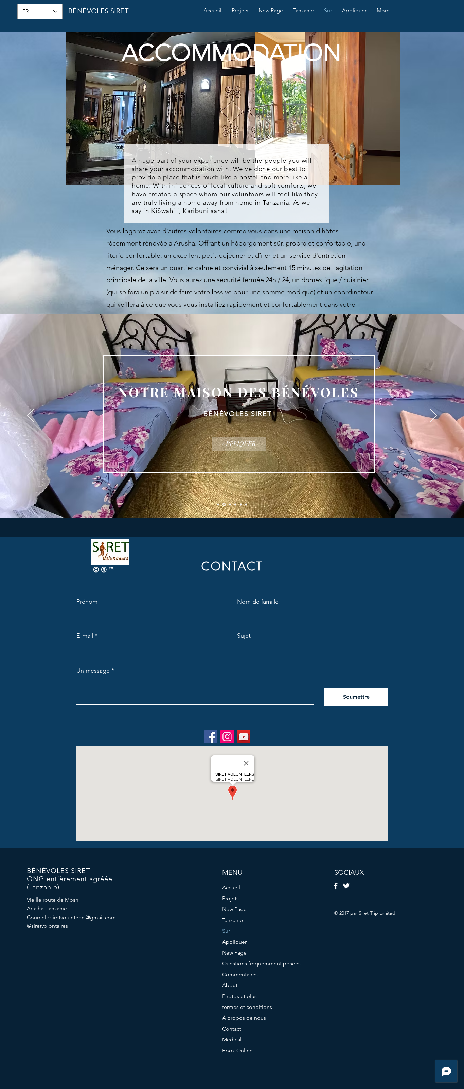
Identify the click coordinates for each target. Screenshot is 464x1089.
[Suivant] (433, 416)
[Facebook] (210, 736)
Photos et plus (239, 996)
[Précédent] (30, 416)
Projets (230, 898)
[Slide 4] (235, 504)
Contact (231, 1029)
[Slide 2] (223, 504)
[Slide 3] (229, 504)
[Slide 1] (218, 504)
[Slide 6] (246, 504)
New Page (234, 909)
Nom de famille (258, 602)
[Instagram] (227, 736)
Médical (232, 1039)
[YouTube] (243, 736)
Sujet (244, 636)
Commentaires (240, 974)
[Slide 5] (241, 504)
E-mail (84, 636)
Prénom (86, 602)
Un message (93, 671)
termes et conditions (247, 1007)
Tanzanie (232, 920)
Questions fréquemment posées (261, 963)
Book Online (237, 1050)
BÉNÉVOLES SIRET (98, 11)
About (229, 985)
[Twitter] (346, 886)
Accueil (231, 887)
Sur (226, 931)
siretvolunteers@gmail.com (83, 917)
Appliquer (234, 942)
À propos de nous (244, 1018)
